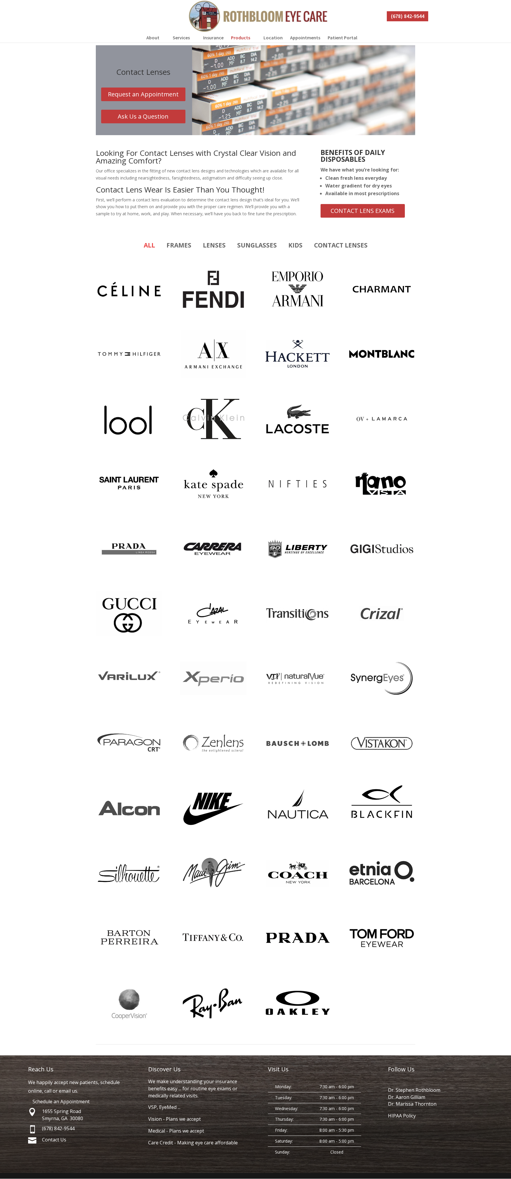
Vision (155, 1119)
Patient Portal (342, 38)
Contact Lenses (341, 245)
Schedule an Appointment (61, 1101)
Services (181, 38)
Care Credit (160, 1142)
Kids (295, 245)
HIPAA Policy (402, 1115)
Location (273, 38)
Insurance (213, 38)
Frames (178, 245)
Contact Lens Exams (362, 211)
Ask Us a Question (143, 116)
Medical (156, 1131)
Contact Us (54, 1139)
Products (240, 38)
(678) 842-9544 (407, 16)
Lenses (214, 245)
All (149, 245)
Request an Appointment (143, 94)
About (152, 38)
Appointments (305, 38)
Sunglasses (257, 245)
